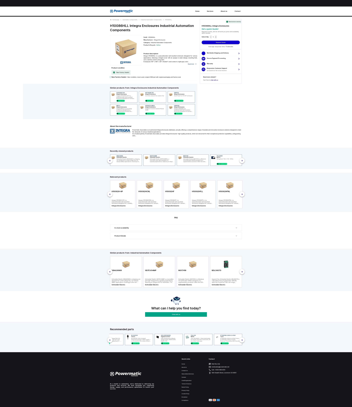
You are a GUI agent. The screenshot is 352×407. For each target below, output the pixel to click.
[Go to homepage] (132, 374)
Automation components (130, 19)
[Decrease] (211, 37)
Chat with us (176, 314)
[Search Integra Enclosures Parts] (120, 133)
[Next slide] (242, 160)
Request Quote (220, 42)
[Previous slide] (110, 160)
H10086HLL (168, 19)
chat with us (214, 80)
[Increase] (216, 37)
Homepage (115, 19)
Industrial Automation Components (151, 19)
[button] (220, 53)
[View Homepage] (121, 11)
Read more (191, 64)
